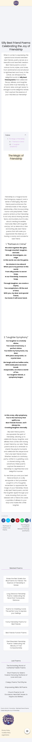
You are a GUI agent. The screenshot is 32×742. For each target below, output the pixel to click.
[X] (13, 520)
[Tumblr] (27, 520)
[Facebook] (3, 520)
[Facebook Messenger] (8, 520)
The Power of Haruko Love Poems (7, 528)
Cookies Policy (6, 733)
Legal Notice (5, 735)
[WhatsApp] (22, 520)
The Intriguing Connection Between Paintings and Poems (23, 528)
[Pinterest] (17, 520)
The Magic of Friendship (17, 139)
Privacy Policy (6, 730)
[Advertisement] (16, 23)
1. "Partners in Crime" (17, 142)
